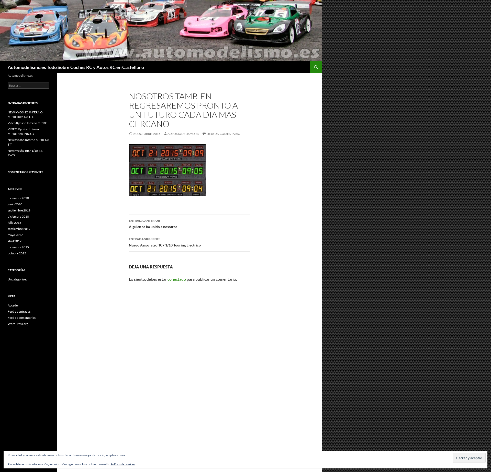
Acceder (13, 305)
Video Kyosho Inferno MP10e (27, 123)
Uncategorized (18, 279)
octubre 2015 (17, 253)
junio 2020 (15, 204)
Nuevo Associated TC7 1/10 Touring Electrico (165, 242)
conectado (177, 279)
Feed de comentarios (22, 318)
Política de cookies (122, 464)
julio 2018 (14, 223)
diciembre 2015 (18, 247)
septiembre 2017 (19, 229)
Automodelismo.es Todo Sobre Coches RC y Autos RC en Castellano (76, 67)
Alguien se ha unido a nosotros (153, 224)
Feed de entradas (19, 311)
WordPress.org (18, 324)
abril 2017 (14, 241)
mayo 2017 (15, 235)
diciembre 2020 (18, 198)
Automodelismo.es (183, 134)
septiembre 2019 (19, 210)
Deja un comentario (223, 134)
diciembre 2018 (18, 216)
